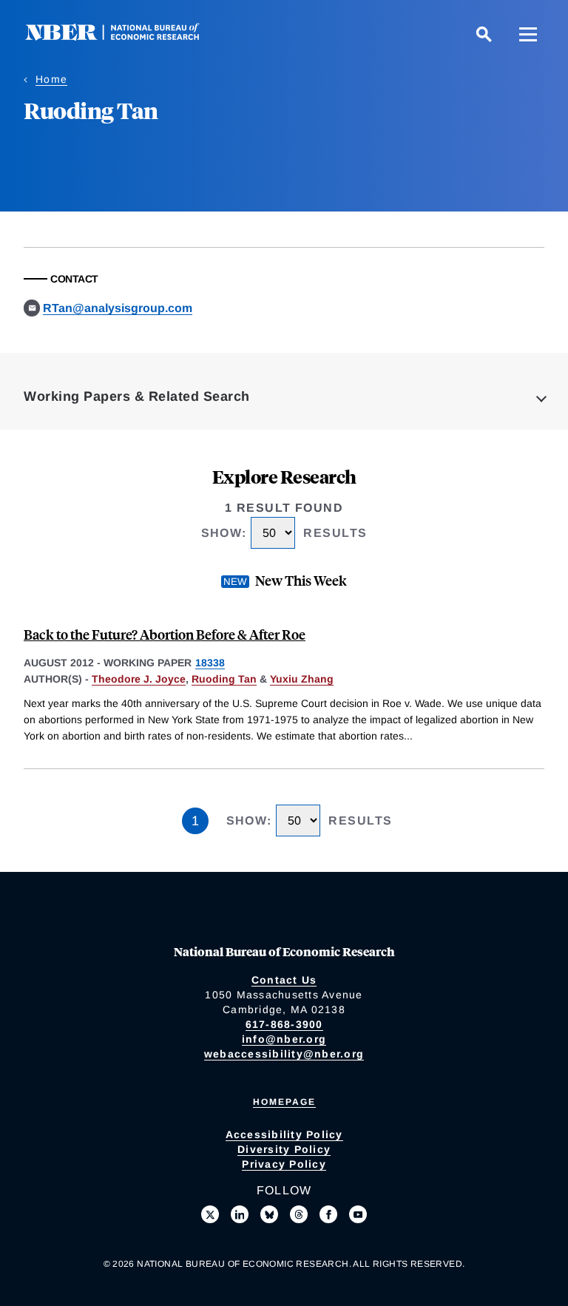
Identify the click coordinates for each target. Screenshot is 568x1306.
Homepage (284, 1102)
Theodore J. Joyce (139, 679)
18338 (210, 663)
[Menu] (528, 34)
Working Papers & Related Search (137, 396)
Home (51, 79)
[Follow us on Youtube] (358, 1214)
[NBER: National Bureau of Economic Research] (124, 36)
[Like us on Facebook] (328, 1214)
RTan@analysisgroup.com (117, 308)
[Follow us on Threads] (299, 1214)
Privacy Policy (284, 1164)
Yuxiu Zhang (302, 679)
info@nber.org (284, 1039)
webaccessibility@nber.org (284, 1054)
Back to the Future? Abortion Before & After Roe (164, 634)
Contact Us (284, 980)
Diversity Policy (284, 1149)
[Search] (483, 34)
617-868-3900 (284, 1024)
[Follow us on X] (210, 1214)
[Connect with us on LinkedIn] (239, 1214)
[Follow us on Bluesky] (269, 1214)
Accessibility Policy (284, 1134)
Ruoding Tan (224, 679)
